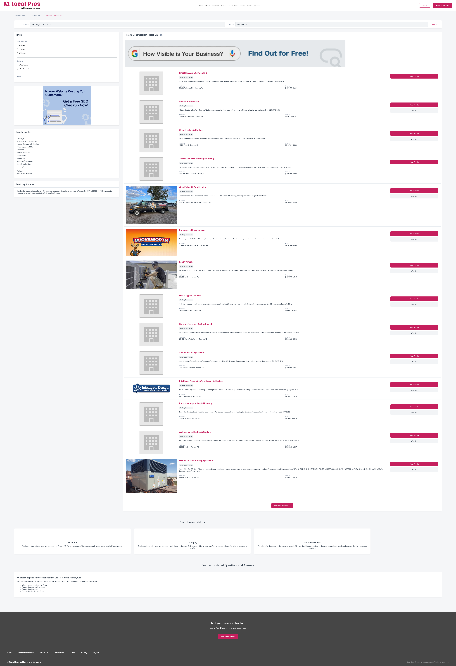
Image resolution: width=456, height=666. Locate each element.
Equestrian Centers (24, 164)
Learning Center (23, 167)
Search (207, 5)
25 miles (22, 45)
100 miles (22, 53)
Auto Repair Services (24, 173)
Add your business (254, 5)
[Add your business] (228, 634)
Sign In (424, 5)
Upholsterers (21, 158)
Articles (235, 5)
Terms (72, 652)
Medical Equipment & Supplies (28, 144)
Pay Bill (96, 652)
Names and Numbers (31, 662)
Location (231, 24)
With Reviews (24, 65)
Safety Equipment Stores (26, 147)
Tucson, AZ (35, 15)
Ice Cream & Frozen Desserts (27, 141)
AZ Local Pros (20, 15)
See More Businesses (282, 506)
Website (414, 110)
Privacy (242, 5)
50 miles (22, 49)
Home (201, 5)
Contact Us (225, 5)
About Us (215, 5)
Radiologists (21, 155)
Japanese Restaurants (25, 161)
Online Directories (26, 652)
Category (25, 24)
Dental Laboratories (24, 152)
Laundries (20, 150)
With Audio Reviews (26, 69)
